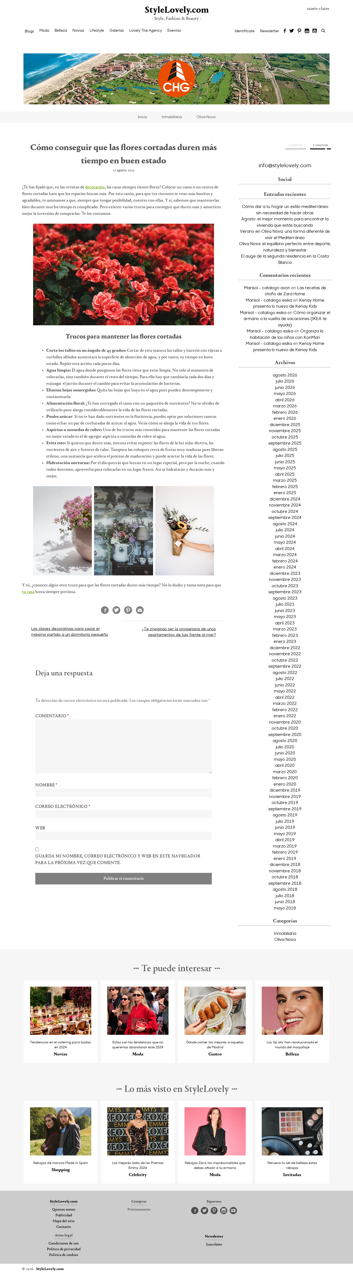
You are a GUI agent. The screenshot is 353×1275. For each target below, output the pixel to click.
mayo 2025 (285, 467)
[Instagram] (307, 31)
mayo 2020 (285, 759)
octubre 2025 (285, 437)
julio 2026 (285, 381)
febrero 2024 (285, 561)
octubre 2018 (285, 876)
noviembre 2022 (285, 653)
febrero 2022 (285, 709)
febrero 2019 (285, 852)
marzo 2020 (285, 771)
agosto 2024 (285, 523)
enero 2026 (285, 418)
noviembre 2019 (285, 796)
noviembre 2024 (285, 505)
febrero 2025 (285, 486)
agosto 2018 (285, 889)
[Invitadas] (292, 1154)
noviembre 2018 (285, 870)
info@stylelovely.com (285, 165)
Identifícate (245, 30)
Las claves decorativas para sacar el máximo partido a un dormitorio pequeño (69, 631)
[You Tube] (315, 31)
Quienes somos (63, 1210)
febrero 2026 (285, 412)
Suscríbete (214, 1245)
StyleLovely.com (176, 10)
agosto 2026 (285, 375)
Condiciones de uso (64, 1244)
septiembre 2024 (284, 517)
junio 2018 (285, 901)
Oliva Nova (206, 116)
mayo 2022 (285, 691)
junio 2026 (285, 387)
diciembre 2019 (285, 790)
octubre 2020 (285, 728)
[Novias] (61, 1033)
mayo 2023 (285, 616)
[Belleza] (292, 1033)
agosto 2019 (285, 814)
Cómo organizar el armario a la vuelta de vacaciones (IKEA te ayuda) (287, 318)
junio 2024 (285, 536)
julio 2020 (285, 746)
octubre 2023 (285, 585)
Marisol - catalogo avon (267, 287)
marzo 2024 (285, 554)
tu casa (28, 592)
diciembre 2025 (285, 424)
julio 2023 (285, 604)
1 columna (296, 145)
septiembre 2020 (284, 734)
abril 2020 (285, 765)
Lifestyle (97, 30)
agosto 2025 (285, 449)
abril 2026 (285, 399)
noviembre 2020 (285, 722)
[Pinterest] (299, 31)
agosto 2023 (285, 598)
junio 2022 (285, 684)
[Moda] (138, 1033)
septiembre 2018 (284, 883)
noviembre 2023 (285, 579)
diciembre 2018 (285, 864)
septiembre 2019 (284, 808)
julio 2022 (285, 678)
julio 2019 (285, 821)
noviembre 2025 (285, 430)
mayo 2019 (285, 833)
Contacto (63, 1227)
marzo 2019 (285, 846)
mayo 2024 (285, 542)
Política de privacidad (64, 1249)
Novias (78, 30)
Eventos (174, 30)
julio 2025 (285, 455)
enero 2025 (285, 492)
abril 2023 (285, 623)
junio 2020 (285, 753)
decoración (95, 187)
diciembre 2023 (285, 573)
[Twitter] (292, 31)
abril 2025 (285, 474)
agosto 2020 (285, 740)
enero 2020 (285, 784)
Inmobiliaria (172, 116)
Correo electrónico (62, 807)
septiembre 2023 (284, 591)
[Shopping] (61, 1154)
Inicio (142, 116)
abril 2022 (285, 697)
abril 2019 (285, 839)
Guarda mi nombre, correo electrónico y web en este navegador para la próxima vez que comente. (117, 859)
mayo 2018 (285, 908)
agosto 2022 (285, 672)
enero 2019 (285, 858)
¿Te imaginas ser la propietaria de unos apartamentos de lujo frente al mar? (179, 631)
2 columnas (320, 145)
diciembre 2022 (285, 647)
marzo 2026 (285, 405)
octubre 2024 (285, 511)
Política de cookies (63, 1255)
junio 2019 (285, 827)
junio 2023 (285, 610)
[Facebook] (285, 31)
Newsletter (269, 30)
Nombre (46, 785)
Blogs (29, 31)
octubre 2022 (285, 660)
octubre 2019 (285, 802)
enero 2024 (285, 567)
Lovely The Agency (145, 30)
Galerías (116, 30)
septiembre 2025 (284, 443)
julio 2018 (285, 895)
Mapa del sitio (63, 1221)
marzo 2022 (285, 703)
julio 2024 (285, 529)
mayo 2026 (285, 393)
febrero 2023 (285, 635)
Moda (44, 30)
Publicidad (63, 1215)
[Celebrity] (138, 1154)
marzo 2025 (285, 480)
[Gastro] (215, 1033)
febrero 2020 (285, 777)
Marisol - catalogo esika (269, 300)
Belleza (61, 30)
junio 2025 (285, 461)
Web (40, 828)
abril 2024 (285, 548)
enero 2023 (285, 641)
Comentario (52, 716)
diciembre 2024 (285, 499)
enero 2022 (285, 715)
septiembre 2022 (284, 666)
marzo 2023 (285, 629)
